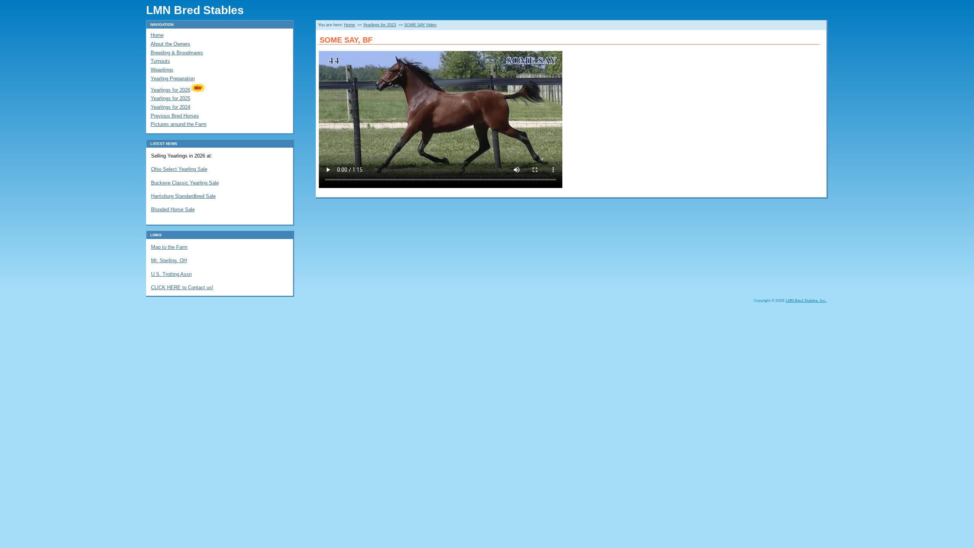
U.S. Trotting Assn (171, 274)
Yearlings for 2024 (170, 107)
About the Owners (170, 44)
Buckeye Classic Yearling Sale (185, 183)
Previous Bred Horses (175, 116)
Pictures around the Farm (179, 124)
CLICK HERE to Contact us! (182, 287)
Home (349, 24)
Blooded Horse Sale (173, 209)
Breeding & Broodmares (177, 53)
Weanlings (162, 70)
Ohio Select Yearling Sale (179, 169)
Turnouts (160, 61)
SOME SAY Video (420, 24)
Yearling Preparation (173, 78)
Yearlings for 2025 (170, 98)
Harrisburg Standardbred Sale (183, 196)
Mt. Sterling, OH (169, 260)
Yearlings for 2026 (170, 90)
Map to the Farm (169, 247)
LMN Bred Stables (195, 9)
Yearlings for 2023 (379, 24)
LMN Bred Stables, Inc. (806, 300)
